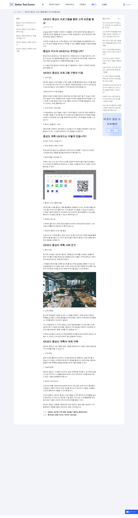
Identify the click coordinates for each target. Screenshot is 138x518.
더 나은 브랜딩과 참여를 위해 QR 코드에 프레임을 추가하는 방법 (112, 78)
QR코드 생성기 (54, 4)
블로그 (94, 4)
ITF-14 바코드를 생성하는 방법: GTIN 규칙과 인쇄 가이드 (112, 52)
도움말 (104, 4)
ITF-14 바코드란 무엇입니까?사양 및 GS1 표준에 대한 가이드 (112, 25)
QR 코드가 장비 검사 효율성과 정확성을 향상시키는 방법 (112, 43)
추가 (118, 18)
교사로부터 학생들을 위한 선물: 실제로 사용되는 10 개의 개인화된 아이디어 (112, 34)
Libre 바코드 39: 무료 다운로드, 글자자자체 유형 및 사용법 (112, 69)
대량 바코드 (70, 4)
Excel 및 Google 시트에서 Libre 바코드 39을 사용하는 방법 (112, 61)
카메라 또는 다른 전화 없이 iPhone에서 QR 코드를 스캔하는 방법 (111, 99)
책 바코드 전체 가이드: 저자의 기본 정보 (62, 415)
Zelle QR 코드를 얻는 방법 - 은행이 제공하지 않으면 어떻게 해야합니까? (112, 107)
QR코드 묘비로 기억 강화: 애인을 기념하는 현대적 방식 (67, 412)
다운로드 (83, 4)
